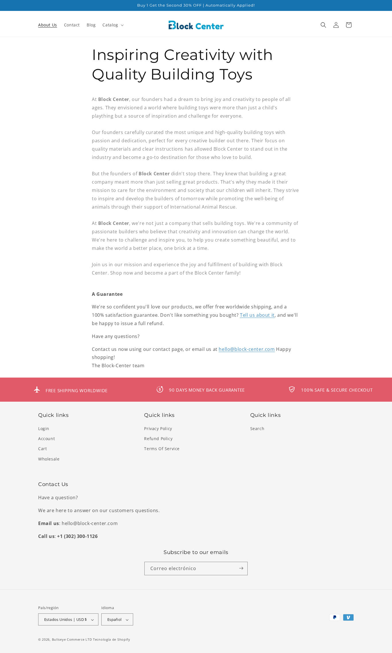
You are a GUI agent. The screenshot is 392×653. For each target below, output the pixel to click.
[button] (112, 25)
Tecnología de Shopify (111, 640)
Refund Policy (158, 439)
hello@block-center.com (247, 349)
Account (46, 439)
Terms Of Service (162, 449)
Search (257, 428)
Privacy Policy (158, 428)
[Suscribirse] (241, 568)
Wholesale (48, 459)
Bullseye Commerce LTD (72, 640)
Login (43, 428)
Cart (42, 449)
